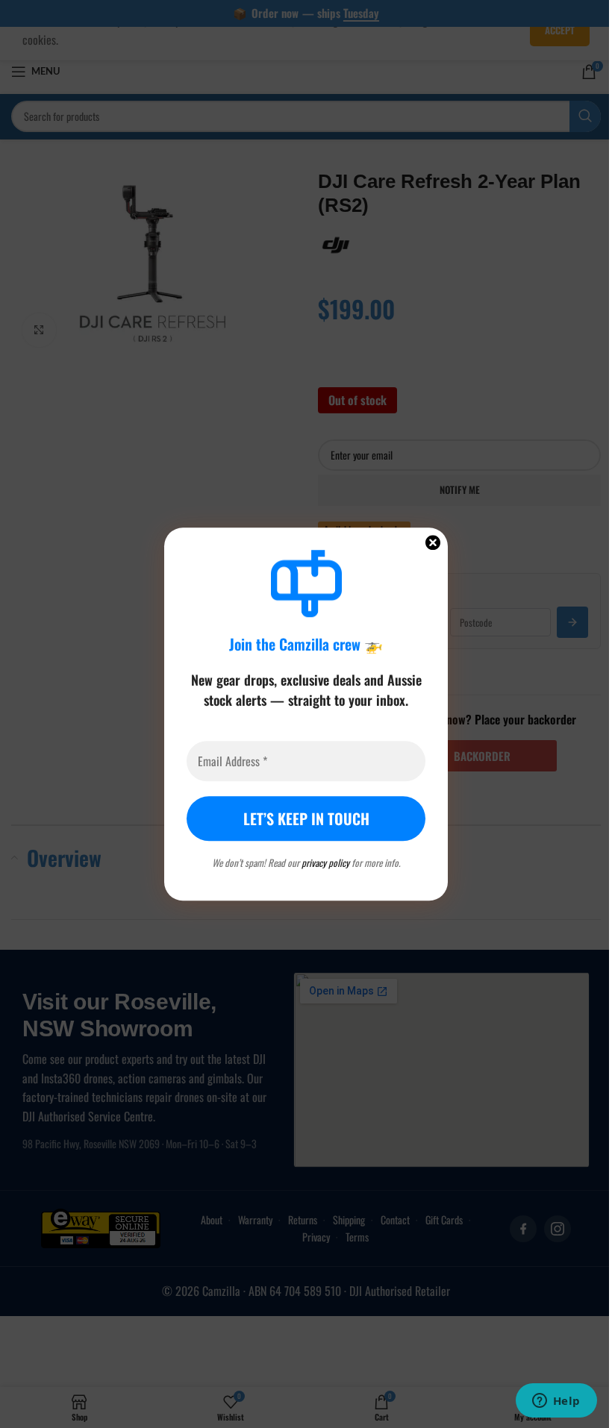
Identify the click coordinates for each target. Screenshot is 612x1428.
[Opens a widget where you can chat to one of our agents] (556, 1402)
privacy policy (325, 862)
